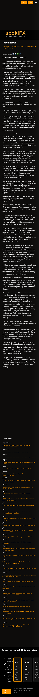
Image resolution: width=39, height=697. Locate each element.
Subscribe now (7, 691)
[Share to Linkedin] (15, 54)
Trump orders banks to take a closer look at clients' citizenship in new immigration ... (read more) (19, 569)
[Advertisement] (19, 15)
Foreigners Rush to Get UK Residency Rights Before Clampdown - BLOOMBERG (16, 446)
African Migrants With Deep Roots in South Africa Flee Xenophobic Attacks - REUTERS (16, 512)
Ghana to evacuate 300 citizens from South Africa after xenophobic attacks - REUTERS (17, 594)
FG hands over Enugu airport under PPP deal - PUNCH (16, 493)
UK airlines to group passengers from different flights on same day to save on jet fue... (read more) (19, 625)
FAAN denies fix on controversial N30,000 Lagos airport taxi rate (19, 457)
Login (30, 2)
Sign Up (24, 2)
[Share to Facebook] (13, 54)
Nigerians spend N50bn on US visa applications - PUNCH (17, 537)
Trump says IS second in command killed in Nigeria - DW (17, 581)
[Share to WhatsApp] (17, 54)
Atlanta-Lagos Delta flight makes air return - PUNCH (16, 606)
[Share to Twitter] (20, 54)
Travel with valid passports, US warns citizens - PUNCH (16, 468)
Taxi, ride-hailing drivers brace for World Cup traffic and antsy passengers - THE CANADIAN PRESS (19, 562)
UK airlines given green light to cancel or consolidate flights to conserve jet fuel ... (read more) (19, 618)
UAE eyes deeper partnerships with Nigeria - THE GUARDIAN (18, 525)
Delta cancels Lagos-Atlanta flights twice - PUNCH (15, 452)
